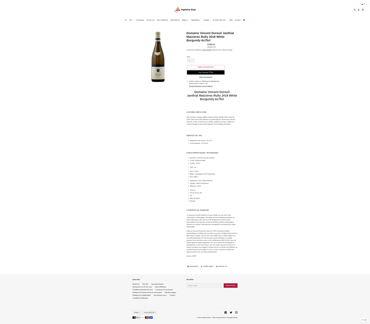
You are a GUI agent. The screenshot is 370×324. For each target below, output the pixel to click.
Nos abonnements (157, 284)
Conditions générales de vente (142, 289)
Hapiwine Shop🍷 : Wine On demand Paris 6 (214, 317)
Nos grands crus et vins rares (142, 287)
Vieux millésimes (160, 287)
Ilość (188, 57)
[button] (364, 4)
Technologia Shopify (232, 317)
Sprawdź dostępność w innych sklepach (201, 86)
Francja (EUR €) (149, 312)
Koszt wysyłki (206, 50)
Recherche (136, 284)
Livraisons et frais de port (164, 289)
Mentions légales (170, 292)
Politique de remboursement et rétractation (147, 292)
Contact (172, 295)
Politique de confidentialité (141, 295)
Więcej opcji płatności (205, 77)
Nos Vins (145, 284)
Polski (136, 312)
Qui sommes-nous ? (160, 295)
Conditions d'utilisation (140, 298)
